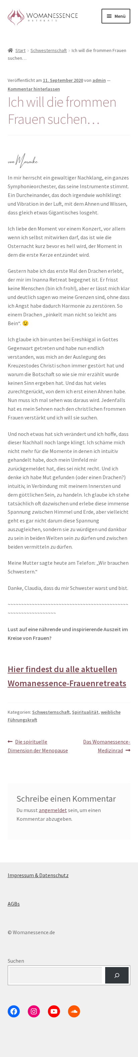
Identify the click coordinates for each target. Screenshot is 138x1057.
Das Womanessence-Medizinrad (106, 746)
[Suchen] (117, 975)
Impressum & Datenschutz (38, 875)
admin (99, 80)
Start (20, 50)
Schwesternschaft (48, 50)
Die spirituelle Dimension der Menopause (38, 746)
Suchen (16, 960)
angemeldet (53, 810)
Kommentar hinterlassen (34, 89)
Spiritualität (85, 712)
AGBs (14, 903)
